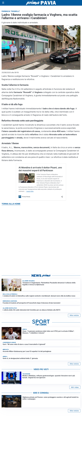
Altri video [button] (75, 387)
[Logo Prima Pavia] (41, 3)
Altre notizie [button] (74, 315)
